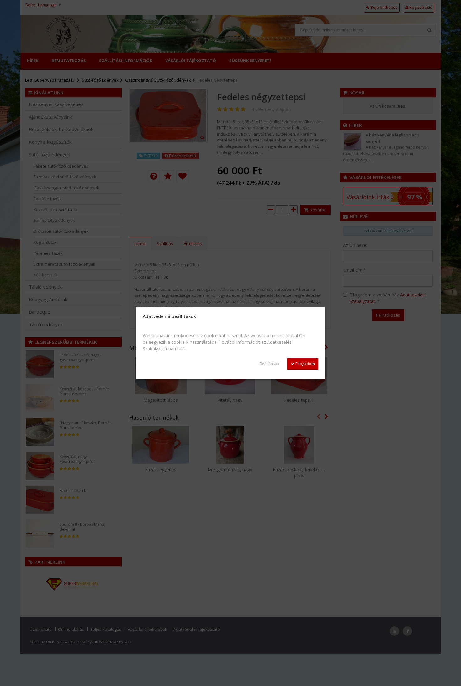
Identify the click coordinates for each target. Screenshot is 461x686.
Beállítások (269, 363)
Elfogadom (304, 363)
